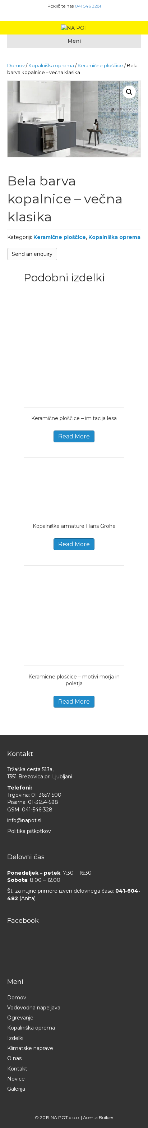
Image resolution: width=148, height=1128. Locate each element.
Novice (16, 1079)
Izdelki (15, 1038)
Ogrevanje (20, 1017)
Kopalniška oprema (51, 65)
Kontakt (17, 1068)
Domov (16, 65)
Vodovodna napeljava (33, 1007)
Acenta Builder (98, 1117)
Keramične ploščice (100, 65)
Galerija (16, 1089)
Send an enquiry (32, 254)
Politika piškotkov (29, 831)
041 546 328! (88, 6)
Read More (74, 436)
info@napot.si (24, 820)
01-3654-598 (43, 802)
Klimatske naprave (30, 1048)
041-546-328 (37, 809)
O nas (14, 1058)
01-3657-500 (46, 795)
